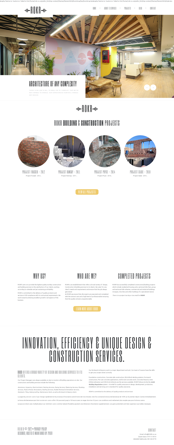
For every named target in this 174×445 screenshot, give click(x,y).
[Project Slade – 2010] (140, 151)
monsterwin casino (45, 400)
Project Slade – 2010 (140, 172)
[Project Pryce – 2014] (105, 151)
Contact (153, 8)
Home (94, 8)
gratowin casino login (32, 397)
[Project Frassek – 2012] (34, 151)
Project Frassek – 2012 (33, 172)
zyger (50, 433)
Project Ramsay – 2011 (69, 172)
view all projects (87, 192)
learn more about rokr (87, 308)
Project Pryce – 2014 (104, 172)
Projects (127, 8)
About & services (110, 8)
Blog (140, 8)
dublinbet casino (51, 404)
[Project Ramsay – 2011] (69, 151)
